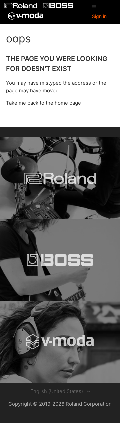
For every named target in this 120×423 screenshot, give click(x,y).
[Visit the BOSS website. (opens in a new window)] (60, 260)
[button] (94, 6)
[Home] (21, 6)
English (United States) (57, 391)
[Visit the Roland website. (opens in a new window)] (60, 178)
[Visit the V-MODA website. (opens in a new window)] (60, 342)
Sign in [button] (99, 16)
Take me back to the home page (43, 103)
